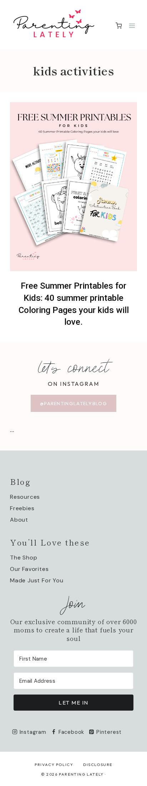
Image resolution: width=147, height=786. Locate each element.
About (19, 519)
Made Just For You (37, 580)
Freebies (22, 508)
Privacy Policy (54, 764)
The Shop (23, 557)
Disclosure (97, 764)
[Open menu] (131, 25)
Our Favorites (29, 569)
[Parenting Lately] (54, 24)
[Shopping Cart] (119, 26)
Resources (25, 497)
